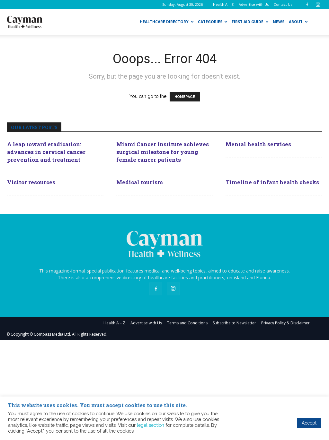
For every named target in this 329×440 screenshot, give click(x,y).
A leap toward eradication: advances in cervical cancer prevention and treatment (46, 151)
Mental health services (258, 144)
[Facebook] (307, 4)
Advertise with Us (254, 4)
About (296, 21)
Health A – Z (223, 4)
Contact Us (283, 4)
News (278, 21)
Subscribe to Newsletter (234, 323)
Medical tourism (139, 182)
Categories (210, 21)
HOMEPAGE (184, 97)
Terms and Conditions (187, 323)
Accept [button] (309, 423)
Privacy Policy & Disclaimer (285, 323)
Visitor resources (31, 182)
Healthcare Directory (164, 21)
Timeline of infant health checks (272, 182)
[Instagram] (318, 4)
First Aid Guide (247, 21)
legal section (150, 425)
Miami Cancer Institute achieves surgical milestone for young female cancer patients (162, 151)
